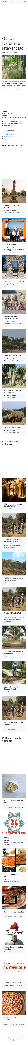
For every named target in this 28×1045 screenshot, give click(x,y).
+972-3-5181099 (8, 136)
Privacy (4, 1036)
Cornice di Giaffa (11, 244)
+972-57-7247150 (9, 134)
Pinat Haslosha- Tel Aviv (13, 982)
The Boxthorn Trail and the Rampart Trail (13, 540)
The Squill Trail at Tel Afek (12, 614)
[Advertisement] (14, 21)
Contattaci (23, 1036)
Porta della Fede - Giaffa (14, 281)
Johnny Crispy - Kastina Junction (13, 948)
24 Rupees (8, 838)
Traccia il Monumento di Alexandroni (13, 653)
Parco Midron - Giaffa (12, 355)
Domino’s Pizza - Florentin (10, 1018)
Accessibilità (15, 1036)
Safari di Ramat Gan (12, 428)
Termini (9, 1036)
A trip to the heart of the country (13, 723)
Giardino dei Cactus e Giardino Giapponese (12, 391)
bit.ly (5, 139)
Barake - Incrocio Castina (14, 912)
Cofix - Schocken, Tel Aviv (12, 876)
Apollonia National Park (13, 578)
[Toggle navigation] (25, 2)
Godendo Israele (10, 2)
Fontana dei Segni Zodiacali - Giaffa (11, 317)
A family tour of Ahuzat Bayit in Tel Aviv (13, 505)
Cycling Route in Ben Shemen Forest (12, 688)
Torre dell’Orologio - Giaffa (12, 206)
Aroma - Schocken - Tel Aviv (13, 801)
